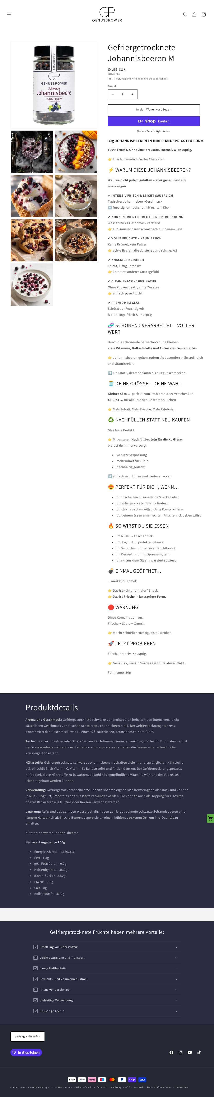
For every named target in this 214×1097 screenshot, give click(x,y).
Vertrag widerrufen (27, 1036)
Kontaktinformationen (159, 1087)
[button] (8, 14)
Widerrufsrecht (84, 1087)
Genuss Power (26, 1087)
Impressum (182, 1087)
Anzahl (112, 86)
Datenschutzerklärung (109, 1087)
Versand (126, 78)
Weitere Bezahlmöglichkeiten (153, 131)
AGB (127, 1087)
